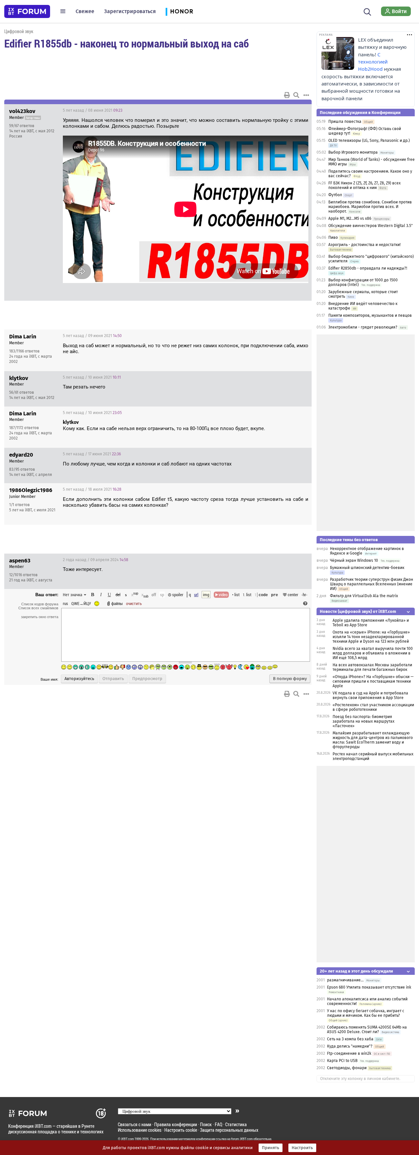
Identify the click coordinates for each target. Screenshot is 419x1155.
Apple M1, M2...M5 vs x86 (349, 218)
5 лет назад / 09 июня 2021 (92, 335)
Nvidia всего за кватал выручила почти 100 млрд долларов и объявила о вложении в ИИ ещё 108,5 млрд (373, 653)
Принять (270, 1147)
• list (236, 594)
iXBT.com (127, 1139)
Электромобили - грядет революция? (362, 327)
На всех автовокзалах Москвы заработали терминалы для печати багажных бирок (372, 667)
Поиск (206, 1124)
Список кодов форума (39, 604)
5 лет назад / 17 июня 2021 (92, 454)
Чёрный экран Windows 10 (354, 560)
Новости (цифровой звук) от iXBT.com (358, 611)
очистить (134, 603)
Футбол (335, 195)
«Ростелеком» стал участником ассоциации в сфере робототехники (373, 707)
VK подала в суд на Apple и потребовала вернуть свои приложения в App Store (370, 695)
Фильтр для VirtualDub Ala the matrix (364, 596)
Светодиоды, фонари (347, 1068)
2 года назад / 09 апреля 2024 (95, 560)
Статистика (236, 1124)
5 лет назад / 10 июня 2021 (92, 377)
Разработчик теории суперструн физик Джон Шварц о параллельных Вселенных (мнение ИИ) (371, 584)
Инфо (282, 110)
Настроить (302, 1147)
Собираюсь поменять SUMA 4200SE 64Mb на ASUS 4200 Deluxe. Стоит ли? (367, 1029)
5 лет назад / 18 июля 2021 (92, 489)
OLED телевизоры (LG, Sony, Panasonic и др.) (369, 140)
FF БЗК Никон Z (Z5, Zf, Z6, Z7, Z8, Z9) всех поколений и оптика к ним (364, 185)
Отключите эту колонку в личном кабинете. (360, 1078)
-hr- (304, 594)
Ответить (298, 110)
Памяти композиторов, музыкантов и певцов (370, 315)
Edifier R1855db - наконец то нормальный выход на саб (126, 43)
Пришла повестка (344, 121)
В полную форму (290, 678)
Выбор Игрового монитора (353, 152)
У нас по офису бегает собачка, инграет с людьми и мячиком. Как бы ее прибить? (365, 1013)
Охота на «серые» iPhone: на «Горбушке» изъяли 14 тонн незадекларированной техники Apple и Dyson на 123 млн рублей (371, 637)
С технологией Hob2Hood (373, 61)
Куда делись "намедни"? (350, 1046)
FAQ (218, 1124)
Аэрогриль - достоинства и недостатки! (364, 244)
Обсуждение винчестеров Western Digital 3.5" (370, 225)
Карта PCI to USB (342, 1060)
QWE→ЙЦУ (81, 603)
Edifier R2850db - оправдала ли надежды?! (367, 268)
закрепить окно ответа (39, 617)
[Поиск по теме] (296, 95)
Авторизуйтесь (79, 678)
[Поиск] (367, 11)
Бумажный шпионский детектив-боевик (367, 567)
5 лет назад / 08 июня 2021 (92, 110)
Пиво (333, 237)
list (247, 594)
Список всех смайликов (38, 608)
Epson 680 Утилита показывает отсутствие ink (369, 987)
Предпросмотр (147, 678)
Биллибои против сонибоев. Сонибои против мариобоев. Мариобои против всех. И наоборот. (370, 207)
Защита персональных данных (229, 1130)
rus (65, 603)
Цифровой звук (18, 31)
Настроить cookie (180, 1130)
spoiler (177, 594)
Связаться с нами (134, 1124)
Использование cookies (139, 1130)
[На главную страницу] (27, 11)
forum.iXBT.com (242, 1139)
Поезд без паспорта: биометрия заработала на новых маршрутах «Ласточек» (363, 721)
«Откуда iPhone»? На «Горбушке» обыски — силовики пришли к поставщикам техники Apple (373, 681)
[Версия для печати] (287, 95)
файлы (117, 603)
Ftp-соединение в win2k (349, 1053)
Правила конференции (175, 1124)
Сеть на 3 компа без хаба (350, 1039)
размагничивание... (345, 980)
